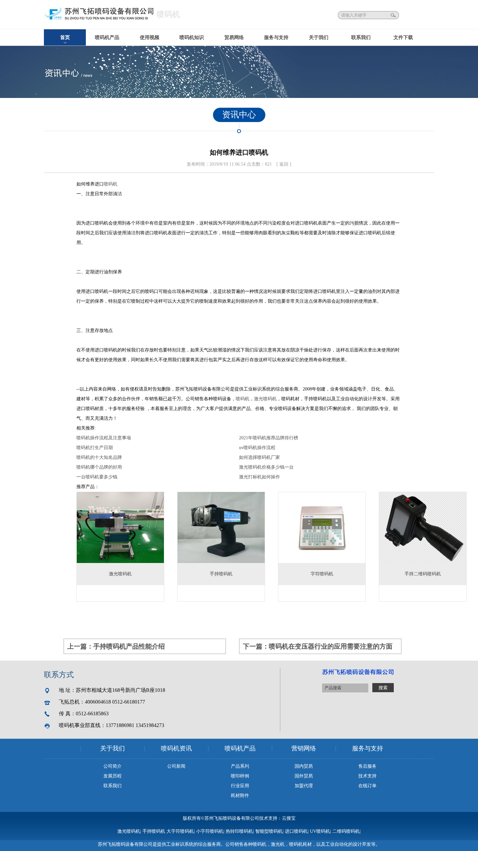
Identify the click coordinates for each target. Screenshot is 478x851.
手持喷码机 (153, 831)
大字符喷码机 (180, 831)
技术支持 (367, 776)
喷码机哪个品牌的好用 (99, 467)
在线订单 (367, 785)
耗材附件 (240, 795)
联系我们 (361, 37)
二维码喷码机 (346, 831)
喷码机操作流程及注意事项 (103, 437)
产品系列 (240, 766)
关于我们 (318, 37)
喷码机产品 (107, 37)
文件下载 (403, 37)
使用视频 (149, 37)
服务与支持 (276, 37)
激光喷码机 (265, 398)
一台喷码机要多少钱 (96, 476)
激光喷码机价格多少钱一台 (266, 467)
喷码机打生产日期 (94, 447)
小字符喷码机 (209, 831)
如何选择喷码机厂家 (259, 457)
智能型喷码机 (269, 831)
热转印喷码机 (239, 831)
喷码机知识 (191, 37)
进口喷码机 (296, 831)
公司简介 (112, 766)
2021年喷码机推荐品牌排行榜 (268, 437)
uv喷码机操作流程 (257, 447)
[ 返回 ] (283, 164)
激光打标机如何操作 (259, 476)
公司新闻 (176, 766)
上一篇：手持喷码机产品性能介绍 (116, 646)
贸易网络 (234, 37)
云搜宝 (289, 818)
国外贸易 (304, 776)
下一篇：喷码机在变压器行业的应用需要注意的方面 (317, 646)
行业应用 (240, 785)
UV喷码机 (320, 831)
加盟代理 (304, 785)
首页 (65, 37)
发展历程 (112, 776)
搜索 (394, 15)
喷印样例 (240, 776)
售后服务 (367, 766)
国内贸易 (304, 766)
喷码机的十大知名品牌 (99, 457)
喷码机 (110, 184)
